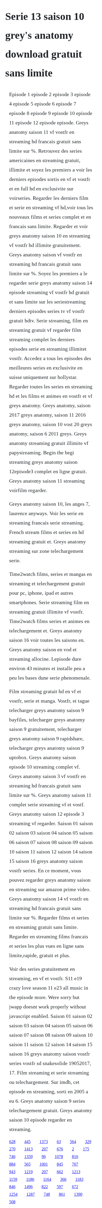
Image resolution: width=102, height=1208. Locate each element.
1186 (30, 1179)
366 (63, 1179)
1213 (76, 1172)
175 (86, 1149)
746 (12, 1156)
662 (60, 1172)
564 (73, 1141)
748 (47, 1194)
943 (12, 1172)
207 (45, 1149)
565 (27, 1164)
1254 (13, 1194)
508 (12, 1202)
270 (12, 1149)
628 (12, 1141)
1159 (13, 1179)
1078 (59, 1156)
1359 (28, 1156)
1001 (43, 1164)
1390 (78, 1194)
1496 (28, 1186)
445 (27, 1141)
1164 (47, 1179)
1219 (28, 1172)
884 (12, 1164)
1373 (43, 1141)
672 (75, 1186)
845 (60, 1164)
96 (44, 1156)
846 (12, 1186)
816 (75, 1156)
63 (59, 1141)
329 (88, 1141)
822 (45, 1186)
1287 (30, 1194)
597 (60, 1186)
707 (75, 1164)
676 (60, 1149)
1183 (79, 1179)
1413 (28, 1149)
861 (62, 1194)
